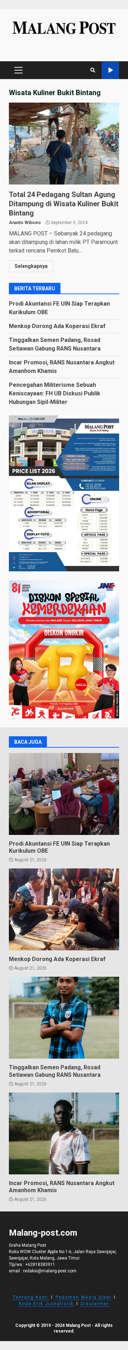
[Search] (92, 70)
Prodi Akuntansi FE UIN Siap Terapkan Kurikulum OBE (64, 794)
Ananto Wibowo (25, 222)
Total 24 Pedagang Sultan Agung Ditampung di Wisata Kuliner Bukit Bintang (64, 144)
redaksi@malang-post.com (49, 1270)
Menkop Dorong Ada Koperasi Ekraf (57, 326)
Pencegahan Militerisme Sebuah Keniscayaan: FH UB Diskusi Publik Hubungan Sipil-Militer (54, 393)
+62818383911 (40, 1264)
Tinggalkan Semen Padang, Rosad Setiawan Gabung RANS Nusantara (64, 1018)
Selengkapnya (31, 266)
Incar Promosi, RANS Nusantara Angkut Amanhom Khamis (64, 1133)
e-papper (110, 70)
